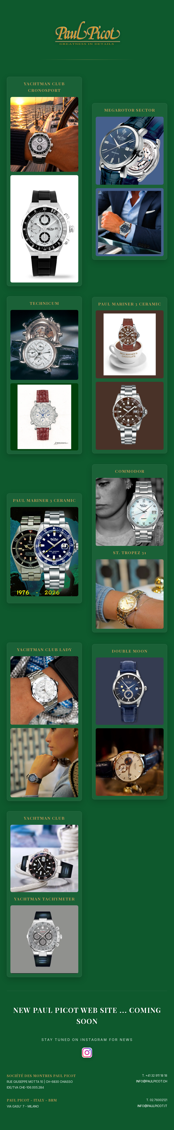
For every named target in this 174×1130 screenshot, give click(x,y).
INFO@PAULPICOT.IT (152, 1106)
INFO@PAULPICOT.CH (151, 1081)
